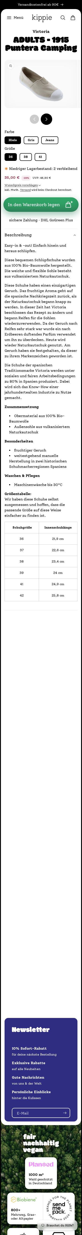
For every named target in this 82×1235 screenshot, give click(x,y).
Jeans (49, 140)
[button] (15, 17)
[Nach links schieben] (34, 119)
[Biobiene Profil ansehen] (24, 1200)
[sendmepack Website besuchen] (59, 1208)
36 (11, 157)
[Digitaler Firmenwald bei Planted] (41, 1165)
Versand (25, 189)
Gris (31, 140)
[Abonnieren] (65, 1113)
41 (40, 157)
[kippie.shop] (42, 17)
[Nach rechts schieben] (46, 119)
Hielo (13, 140)
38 (26, 157)
